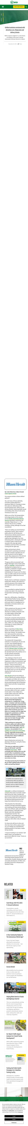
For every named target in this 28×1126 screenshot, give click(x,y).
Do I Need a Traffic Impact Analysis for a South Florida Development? (14, 1035)
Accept (14, 1116)
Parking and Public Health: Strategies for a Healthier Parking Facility (14, 1070)
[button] (2, 6)
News (20, 44)
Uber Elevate (8, 675)
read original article (10, 493)
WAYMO (12, 565)
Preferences (14, 1122)
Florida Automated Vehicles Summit (14, 519)
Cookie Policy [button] (11, 1110)
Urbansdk (7, 791)
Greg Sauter (13, 749)
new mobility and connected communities (15, 729)
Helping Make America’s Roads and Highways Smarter (15, 997)
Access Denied (10, 966)
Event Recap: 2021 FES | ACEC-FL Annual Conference (14, 903)
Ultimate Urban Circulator (16, 648)
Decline (13, 1119)
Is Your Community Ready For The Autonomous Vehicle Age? (14, 935)
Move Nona (19, 629)
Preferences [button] (20, 1112)
